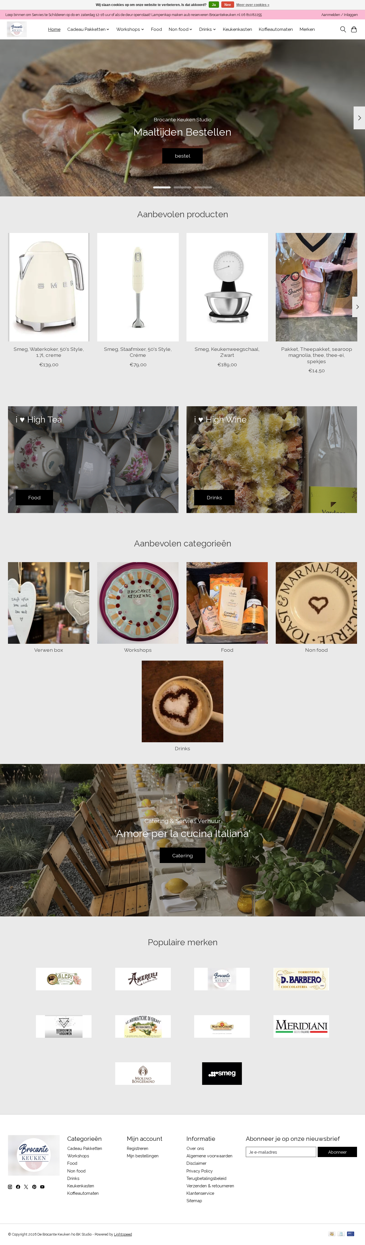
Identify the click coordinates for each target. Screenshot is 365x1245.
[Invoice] (341, 1234)
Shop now (183, 156)
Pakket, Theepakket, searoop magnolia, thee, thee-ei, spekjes (316, 355)
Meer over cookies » (252, 5)
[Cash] (331, 1234)
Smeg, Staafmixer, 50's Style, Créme (138, 352)
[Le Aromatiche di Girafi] (143, 1027)
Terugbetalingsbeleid (206, 1178)
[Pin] (350, 1234)
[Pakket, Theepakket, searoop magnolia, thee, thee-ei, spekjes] (316, 287)
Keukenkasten (237, 29)
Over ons (195, 1148)
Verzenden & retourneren (210, 1185)
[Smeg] (222, 1074)
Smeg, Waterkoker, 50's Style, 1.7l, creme (48, 352)
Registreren (137, 1148)
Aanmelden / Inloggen (339, 15)
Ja (214, 5)
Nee (227, 5)
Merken (307, 29)
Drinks (182, 748)
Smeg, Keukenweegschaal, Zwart (227, 352)
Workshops (138, 650)
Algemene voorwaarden (209, 1155)
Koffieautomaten (276, 29)
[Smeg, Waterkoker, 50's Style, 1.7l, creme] (49, 287)
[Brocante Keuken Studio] (17, 29)
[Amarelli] (143, 979)
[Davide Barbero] (301, 979)
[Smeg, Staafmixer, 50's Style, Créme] (138, 287)
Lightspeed (123, 1234)
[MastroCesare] (222, 1027)
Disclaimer (196, 1163)
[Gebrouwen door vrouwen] (64, 1027)
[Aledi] (64, 979)
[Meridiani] (301, 1027)
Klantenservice (200, 1193)
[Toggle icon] (343, 29)
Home (54, 29)
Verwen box (48, 650)
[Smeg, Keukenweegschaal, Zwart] (227, 287)
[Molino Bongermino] (143, 1074)
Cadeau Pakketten (84, 1148)
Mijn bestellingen (143, 1155)
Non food (316, 650)
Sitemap (194, 1200)
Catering (182, 855)
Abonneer (337, 1152)
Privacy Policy (199, 1170)
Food (156, 29)
